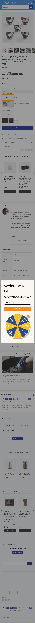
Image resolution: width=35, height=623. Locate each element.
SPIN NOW (17, 308)
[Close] (32, 282)
